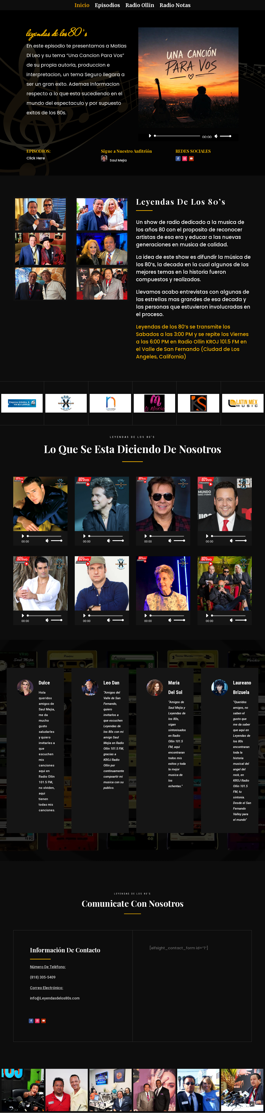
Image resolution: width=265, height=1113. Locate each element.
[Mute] (216, 136)
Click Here (35, 158)
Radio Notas (175, 6)
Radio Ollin (139, 6)
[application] (188, 136)
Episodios (107, 6)
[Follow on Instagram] (184, 158)
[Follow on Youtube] (191, 158)
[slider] (224, 136)
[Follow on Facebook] (178, 158)
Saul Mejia (118, 160)
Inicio (82, 6)
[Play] (150, 135)
